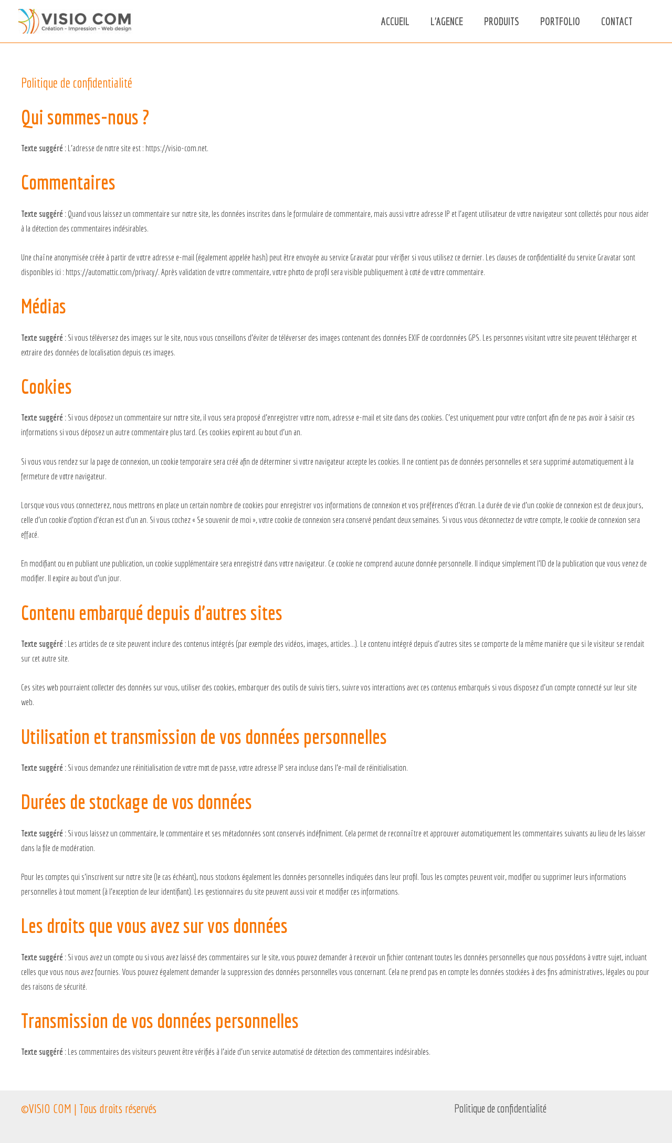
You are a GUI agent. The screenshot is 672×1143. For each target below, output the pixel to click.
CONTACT (617, 21)
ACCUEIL (395, 21)
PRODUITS (501, 21)
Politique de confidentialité (500, 1108)
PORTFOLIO (560, 21)
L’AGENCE (446, 21)
